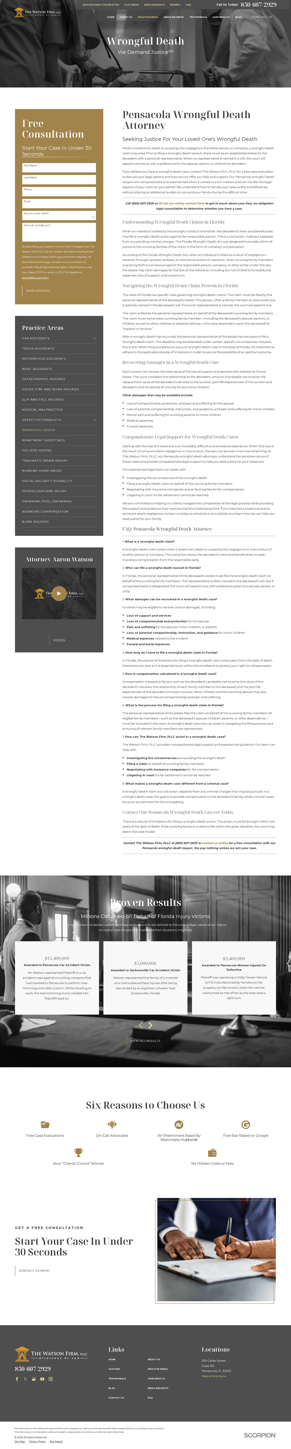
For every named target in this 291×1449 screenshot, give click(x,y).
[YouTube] (42, 1379)
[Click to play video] (59, 593)
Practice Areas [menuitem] (148, 17)
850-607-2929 (259, 5)
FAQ (188, 5)
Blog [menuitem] (238, 17)
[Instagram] (51, 1379)
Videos (59, 640)
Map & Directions (214, 1376)
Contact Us (262, 17)
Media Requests (154, 5)
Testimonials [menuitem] (198, 17)
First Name (30, 165)
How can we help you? (37, 225)
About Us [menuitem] (126, 17)
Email (27, 201)
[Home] (37, 12)
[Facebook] (17, 1379)
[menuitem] (57, 338)
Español (175, 5)
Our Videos (131, 5)
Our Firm (114, 1369)
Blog (111, 1388)
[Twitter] (25, 1379)
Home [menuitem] (110, 17)
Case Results (156, 1378)
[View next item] (150, 1025)
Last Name (30, 177)
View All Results (146, 1041)
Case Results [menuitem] (221, 17)
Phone (28, 189)
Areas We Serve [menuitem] (174, 17)
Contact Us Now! (34, 1270)
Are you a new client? (36, 213)
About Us (154, 1359)
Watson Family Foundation (101, 5)
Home (112, 1359)
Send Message (38, 290)
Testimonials (117, 1378)
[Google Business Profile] (34, 1379)
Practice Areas (158, 1369)
